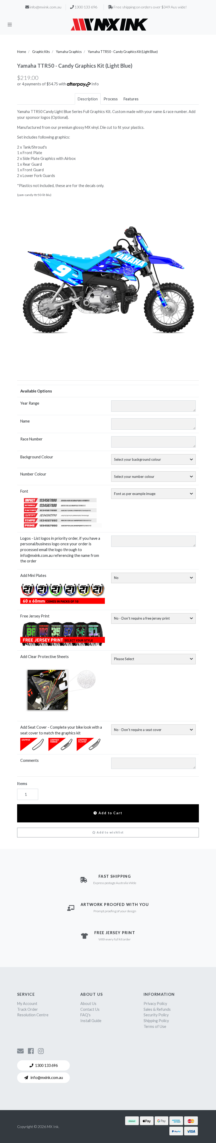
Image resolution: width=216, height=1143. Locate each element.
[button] (108, 833)
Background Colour (36, 457)
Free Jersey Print (35, 616)
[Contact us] (20, 1051)
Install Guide (90, 1020)
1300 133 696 (46, 1065)
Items (22, 783)
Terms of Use (155, 1026)
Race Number (31, 439)
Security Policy (156, 1015)
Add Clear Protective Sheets (44, 656)
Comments (29, 760)
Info (95, 84)
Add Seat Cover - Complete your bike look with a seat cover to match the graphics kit (61, 730)
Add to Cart (109, 813)
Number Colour (33, 474)
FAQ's (85, 1015)
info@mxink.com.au (46, 1077)
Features (131, 99)
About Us (88, 1003)
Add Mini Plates (33, 575)
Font (24, 491)
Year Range (29, 403)
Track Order (27, 1009)
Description (88, 99)
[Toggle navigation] (9, 24)
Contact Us (90, 1009)
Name (25, 421)
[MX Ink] (109, 24)
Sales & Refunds (157, 1009)
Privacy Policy (155, 1003)
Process (111, 99)
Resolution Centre (32, 1015)
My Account (27, 1003)
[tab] (88, 99)
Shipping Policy (156, 1020)
